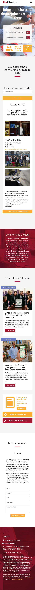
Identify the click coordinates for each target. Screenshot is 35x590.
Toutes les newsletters (17, 414)
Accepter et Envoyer (18, 516)
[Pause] (17, 98)
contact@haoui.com (10, 543)
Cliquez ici (21, 408)
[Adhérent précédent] (14, 98)
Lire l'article (10, 330)
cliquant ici (29, 577)
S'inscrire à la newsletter (17, 420)
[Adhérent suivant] (20, 98)
